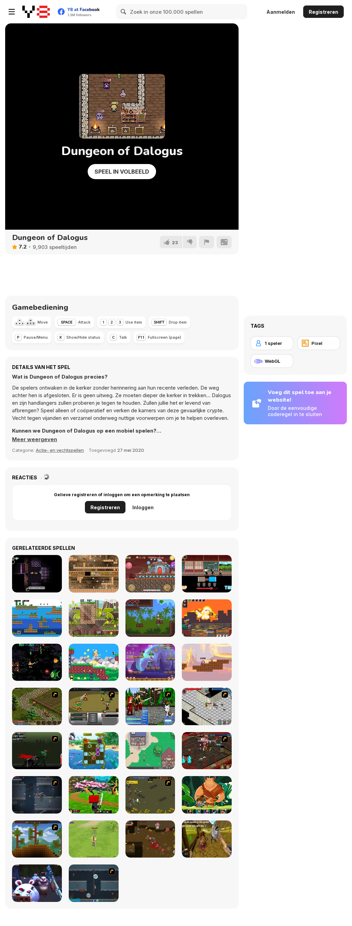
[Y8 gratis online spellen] (36, 12)
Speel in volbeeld (122, 171)
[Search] (123, 11)
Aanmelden (280, 12)
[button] (34, 439)
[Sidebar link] (12, 12)
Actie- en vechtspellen (60, 450)
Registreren (323, 12)
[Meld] (206, 242)
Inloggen (143, 507)
